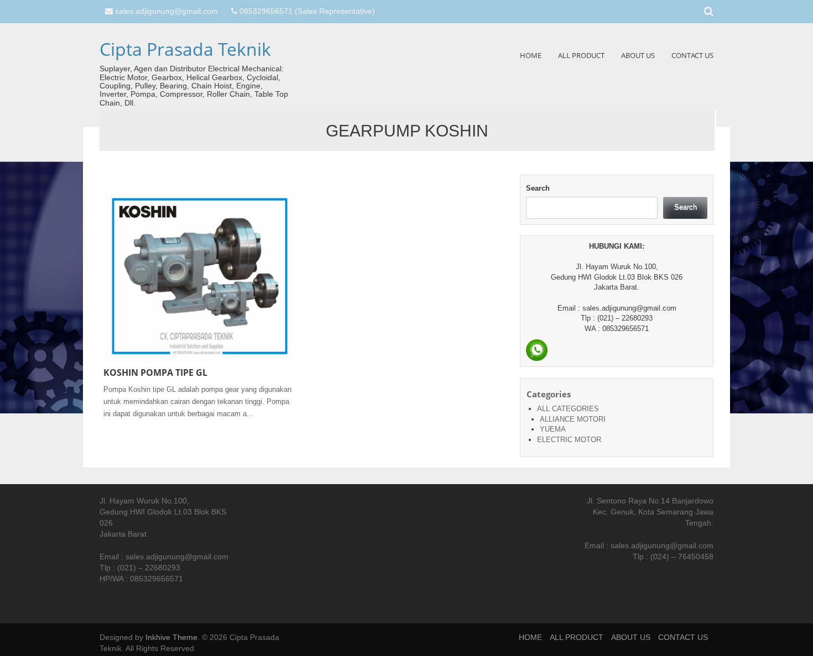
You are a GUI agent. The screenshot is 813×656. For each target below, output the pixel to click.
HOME (530, 55)
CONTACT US (692, 55)
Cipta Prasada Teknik (185, 49)
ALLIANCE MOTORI (573, 419)
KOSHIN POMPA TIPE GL (155, 372)
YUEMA (553, 429)
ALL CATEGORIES (568, 409)
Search (538, 188)
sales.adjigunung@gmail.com (166, 11)
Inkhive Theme (171, 637)
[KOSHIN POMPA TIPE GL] (199, 275)
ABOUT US (638, 55)
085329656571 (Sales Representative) (307, 11)
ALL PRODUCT (581, 55)
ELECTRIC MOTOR (569, 439)
